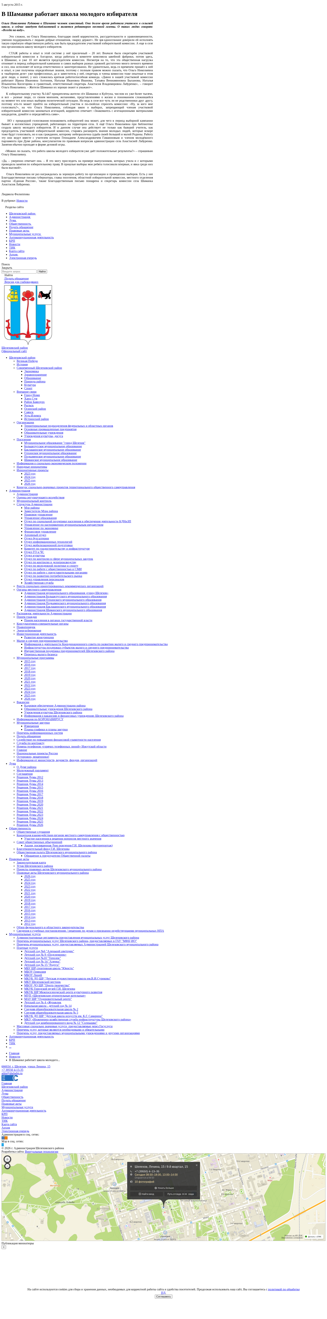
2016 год (29, 664)
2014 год (29, 917)
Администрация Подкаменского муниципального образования (65, 603)
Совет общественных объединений (39, 842)
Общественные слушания (33, 831)
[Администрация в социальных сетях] (3, 1138)
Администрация (19, 490)
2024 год (29, 477)
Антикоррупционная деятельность (31, 1036)
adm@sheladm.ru (12, 1073)
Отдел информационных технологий (48, 541)
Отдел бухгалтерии (36, 538)
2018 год (29, 671)
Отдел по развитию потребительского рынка (53, 576)
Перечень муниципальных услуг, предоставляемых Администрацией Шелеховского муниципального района (87, 944)
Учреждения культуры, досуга (43, 436)
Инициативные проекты (32, 470)
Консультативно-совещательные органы (43, 623)
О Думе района (26, 767)
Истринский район (36, 419)
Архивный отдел (35, 535)
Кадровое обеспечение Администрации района (55, 705)
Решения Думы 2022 (30, 811)
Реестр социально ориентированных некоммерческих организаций (60, 586)
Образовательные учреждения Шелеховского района (58, 709)
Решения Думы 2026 (30, 825)
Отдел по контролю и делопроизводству (50, 562)
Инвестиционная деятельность (36, 634)
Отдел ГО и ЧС (34, 552)
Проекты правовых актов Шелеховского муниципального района (59, 869)
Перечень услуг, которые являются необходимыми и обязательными (60, 1029)
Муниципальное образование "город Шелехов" (55, 442)
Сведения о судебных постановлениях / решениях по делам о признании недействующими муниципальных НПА (90, 930)
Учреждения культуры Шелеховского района (53, 712)
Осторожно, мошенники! (33, 756)
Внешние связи (27, 391)
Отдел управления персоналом (44, 579)
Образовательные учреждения (43, 432)
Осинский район (35, 408)
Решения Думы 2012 (30, 777)
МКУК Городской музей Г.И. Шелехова (49, 988)
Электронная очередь (15, 1131)
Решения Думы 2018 (30, 797)
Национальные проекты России (37, 753)
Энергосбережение (29, 630)
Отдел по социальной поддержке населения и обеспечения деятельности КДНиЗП (77, 521)
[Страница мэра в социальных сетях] (3, 1144)
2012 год (29, 924)
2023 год (29, 473)
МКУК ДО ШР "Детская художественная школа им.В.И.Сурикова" (67, 978)
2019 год (29, 674)
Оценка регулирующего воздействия (40, 497)
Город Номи (32, 395)
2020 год (29, 678)
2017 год (29, 668)
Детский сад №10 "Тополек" (42, 958)
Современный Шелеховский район (39, 367)
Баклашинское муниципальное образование (52, 449)
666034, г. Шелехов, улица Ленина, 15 (26, 1066)
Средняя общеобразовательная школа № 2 (51, 1009)
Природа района (34, 381)
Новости (22, 200)
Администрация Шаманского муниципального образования (63, 610)
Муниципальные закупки (33, 722)
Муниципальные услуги (25, 934)
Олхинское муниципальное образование (50, 453)
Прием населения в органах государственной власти (58, 620)
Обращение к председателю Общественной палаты (57, 855)
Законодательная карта (31, 862)
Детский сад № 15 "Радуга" (42, 964)
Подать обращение (29, 736)
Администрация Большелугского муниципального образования (65, 596)
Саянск (28, 412)
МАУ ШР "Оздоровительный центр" (48, 999)
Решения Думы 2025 (30, 821)
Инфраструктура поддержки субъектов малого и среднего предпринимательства (76, 647)
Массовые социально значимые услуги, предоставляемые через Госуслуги (65, 1026)
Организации (25, 422)
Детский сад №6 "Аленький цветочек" (49, 951)
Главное (22, 750)
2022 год (29, 685)
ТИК (12, 1043)
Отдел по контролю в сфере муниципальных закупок (58, 558)
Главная (7, 1083)
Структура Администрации (34, 504)
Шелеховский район (22, 357)
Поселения (24, 439)
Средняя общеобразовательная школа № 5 (51, 1012)
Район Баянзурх (34, 402)
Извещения (31, 726)
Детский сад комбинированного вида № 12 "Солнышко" (60, 1022)
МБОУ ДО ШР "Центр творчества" (47, 985)
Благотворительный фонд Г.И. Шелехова (43, 848)
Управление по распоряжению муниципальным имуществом (63, 524)
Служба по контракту (30, 743)
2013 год (29, 920)
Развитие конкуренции (39, 637)
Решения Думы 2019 (30, 801)
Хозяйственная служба (39, 582)
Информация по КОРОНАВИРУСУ (40, 719)
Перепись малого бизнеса (40, 654)
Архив (6, 1127)
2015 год (29, 661)
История (22, 364)
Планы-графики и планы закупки (46, 729)
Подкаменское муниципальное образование (52, 456)
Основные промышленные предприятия (50, 429)
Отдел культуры (34, 555)
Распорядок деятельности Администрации (44, 613)
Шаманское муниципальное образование (50, 460)
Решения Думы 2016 (30, 790)
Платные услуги (27, 947)
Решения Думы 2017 (30, 794)
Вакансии (23, 702)
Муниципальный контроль (34, 500)
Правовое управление (38, 514)
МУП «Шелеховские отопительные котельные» (55, 995)
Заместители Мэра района (41, 511)
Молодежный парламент (33, 770)
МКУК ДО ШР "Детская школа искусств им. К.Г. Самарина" (63, 1016)
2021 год (29, 681)
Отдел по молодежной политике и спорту (51, 565)
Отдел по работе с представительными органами (55, 572)
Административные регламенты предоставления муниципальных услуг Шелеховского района (78, 937)
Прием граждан (27, 616)
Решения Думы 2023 (30, 814)
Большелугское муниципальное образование (53, 446)
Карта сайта (9, 1124)
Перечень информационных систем (40, 732)
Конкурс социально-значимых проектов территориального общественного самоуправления (76, 487)
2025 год (29, 480)
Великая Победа (27, 361)
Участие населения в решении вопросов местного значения (62, 838)
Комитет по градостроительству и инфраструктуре (57, 548)
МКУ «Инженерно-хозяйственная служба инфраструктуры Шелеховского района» (77, 1019)
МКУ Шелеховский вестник (42, 982)
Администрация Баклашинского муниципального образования (65, 606)
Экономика (31, 371)
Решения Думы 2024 (30, 818)
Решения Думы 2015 (30, 787)
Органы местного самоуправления (39, 589)
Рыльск (29, 405)
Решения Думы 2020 (30, 804)
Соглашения (25, 773)
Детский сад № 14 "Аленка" (42, 961)
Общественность (20, 828)
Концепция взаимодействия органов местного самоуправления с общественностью (71, 835)
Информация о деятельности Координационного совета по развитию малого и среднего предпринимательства (96, 644)
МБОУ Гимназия (35, 971)
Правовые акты (19, 859)
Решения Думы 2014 (30, 784)
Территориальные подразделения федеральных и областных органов (68, 425)
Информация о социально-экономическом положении (51, 463)
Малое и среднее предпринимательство (42, 640)
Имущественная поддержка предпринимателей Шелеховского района (69, 651)
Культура (30, 384)
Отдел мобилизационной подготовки (48, 545)
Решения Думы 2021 (30, 808)
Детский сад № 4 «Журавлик (42, 1002)
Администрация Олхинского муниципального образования (62, 599)
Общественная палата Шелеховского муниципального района (57, 852)
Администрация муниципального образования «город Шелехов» (66, 593)
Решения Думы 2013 (30, 780)
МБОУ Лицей (33, 975)
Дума (12, 763)
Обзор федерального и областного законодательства (50, 927)
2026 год (29, 483)
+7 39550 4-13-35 (12, 1069)
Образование (32, 378)
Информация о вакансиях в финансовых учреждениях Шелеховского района (74, 715)
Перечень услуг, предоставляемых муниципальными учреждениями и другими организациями (78, 1033)
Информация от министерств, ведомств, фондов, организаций (57, 760)
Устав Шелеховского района (35, 866)
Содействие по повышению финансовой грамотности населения (59, 739)
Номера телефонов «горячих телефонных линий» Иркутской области (62, 746)
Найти (42, 271)
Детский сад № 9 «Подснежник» (45, 954)
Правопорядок (26, 627)
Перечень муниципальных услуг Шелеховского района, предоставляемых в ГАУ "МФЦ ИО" (77, 941)
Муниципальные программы (35, 657)
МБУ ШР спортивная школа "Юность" (49, 968)
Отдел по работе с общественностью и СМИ (53, 569)
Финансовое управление (40, 531)
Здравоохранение (35, 374)
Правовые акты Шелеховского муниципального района (53, 872)
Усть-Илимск (32, 415)
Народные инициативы (32, 466)
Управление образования (40, 518)
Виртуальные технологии (41, 1151)
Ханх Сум (30, 398)
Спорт (28, 388)
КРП (12, 1040)
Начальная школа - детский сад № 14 (48, 1005)
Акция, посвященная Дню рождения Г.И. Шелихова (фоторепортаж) (68, 845)
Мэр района (32, 507)
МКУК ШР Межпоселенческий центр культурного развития (63, 992)
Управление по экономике (41, 528)
